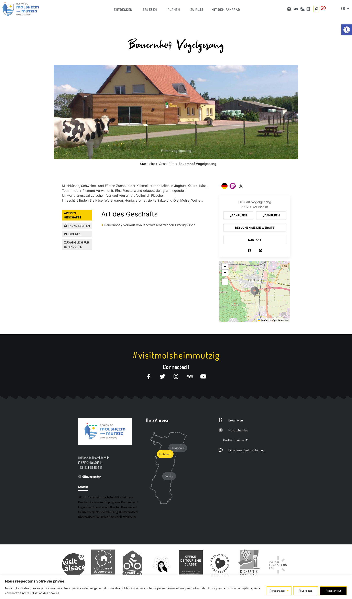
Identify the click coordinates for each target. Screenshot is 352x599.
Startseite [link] (147, 164)
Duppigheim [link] (112, 502)
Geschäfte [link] (167, 164)
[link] (346, 29)
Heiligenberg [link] (86, 512)
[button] (255, 291)
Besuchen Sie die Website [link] (254, 227)
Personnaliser (277, 590)
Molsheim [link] (102, 512)
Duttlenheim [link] (129, 502)
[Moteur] (241, 186)
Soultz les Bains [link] (106, 517)
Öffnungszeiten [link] (77, 225)
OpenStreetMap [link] (280, 320)
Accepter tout (333, 590)
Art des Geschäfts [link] (72, 215)
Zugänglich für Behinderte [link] (76, 244)
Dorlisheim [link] (96, 502)
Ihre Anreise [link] (157, 420)
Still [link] (119, 517)
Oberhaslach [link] (86, 517)
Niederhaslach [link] (128, 512)
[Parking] (233, 186)
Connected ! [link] (176, 366)
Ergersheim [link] (85, 507)
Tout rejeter (305, 590)
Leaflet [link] (264, 320)
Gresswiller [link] (128, 507)
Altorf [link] (82, 497)
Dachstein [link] (108, 497)
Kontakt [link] (254, 239)
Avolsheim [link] (94, 497)
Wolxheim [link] (129, 517)
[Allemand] (224, 186)
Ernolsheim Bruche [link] (107, 507)
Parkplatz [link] (72, 234)
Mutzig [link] (113, 512)
